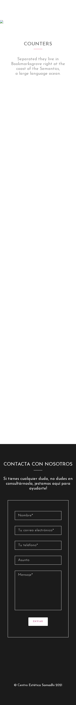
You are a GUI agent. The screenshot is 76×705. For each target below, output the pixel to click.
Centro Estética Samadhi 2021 (40, 685)
